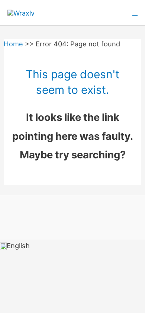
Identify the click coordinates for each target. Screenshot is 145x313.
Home (13, 44)
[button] (135, 13)
